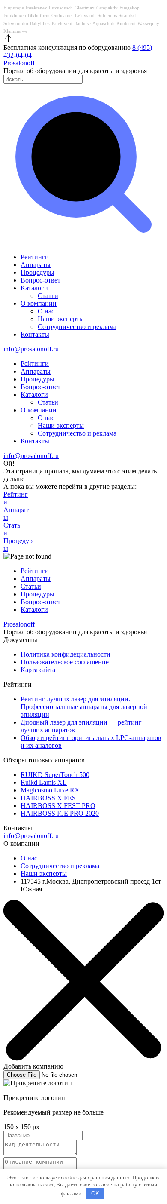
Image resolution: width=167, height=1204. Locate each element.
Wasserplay (148, 23)
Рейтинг (15, 498)
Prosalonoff (19, 63)
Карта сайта (38, 669)
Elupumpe (13, 7)
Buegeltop (129, 7)
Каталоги (34, 288)
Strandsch (128, 15)
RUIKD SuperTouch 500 (55, 774)
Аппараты (36, 264)
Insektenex (36, 7)
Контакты (35, 334)
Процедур (18, 544)
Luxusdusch (61, 7)
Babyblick (40, 23)
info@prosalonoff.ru (31, 349)
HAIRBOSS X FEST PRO (58, 805)
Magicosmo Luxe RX (50, 790)
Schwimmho (15, 23)
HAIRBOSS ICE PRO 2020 (60, 813)
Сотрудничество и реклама (77, 326)
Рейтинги (35, 257)
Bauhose (82, 23)
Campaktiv (107, 7)
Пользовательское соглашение (65, 662)
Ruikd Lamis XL (44, 782)
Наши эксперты (61, 318)
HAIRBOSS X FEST (50, 798)
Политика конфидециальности (65, 654)
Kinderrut (126, 23)
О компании (39, 303)
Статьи (48, 295)
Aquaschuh (103, 23)
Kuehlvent (62, 23)
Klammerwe (15, 31)
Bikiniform (39, 15)
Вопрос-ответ (40, 280)
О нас (46, 311)
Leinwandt (85, 15)
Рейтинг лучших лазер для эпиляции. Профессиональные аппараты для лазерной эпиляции (84, 706)
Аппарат (16, 513)
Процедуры (37, 272)
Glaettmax (85, 7)
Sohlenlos (107, 15)
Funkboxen (14, 15)
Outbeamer (62, 15)
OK (95, 1193)
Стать (11, 529)
